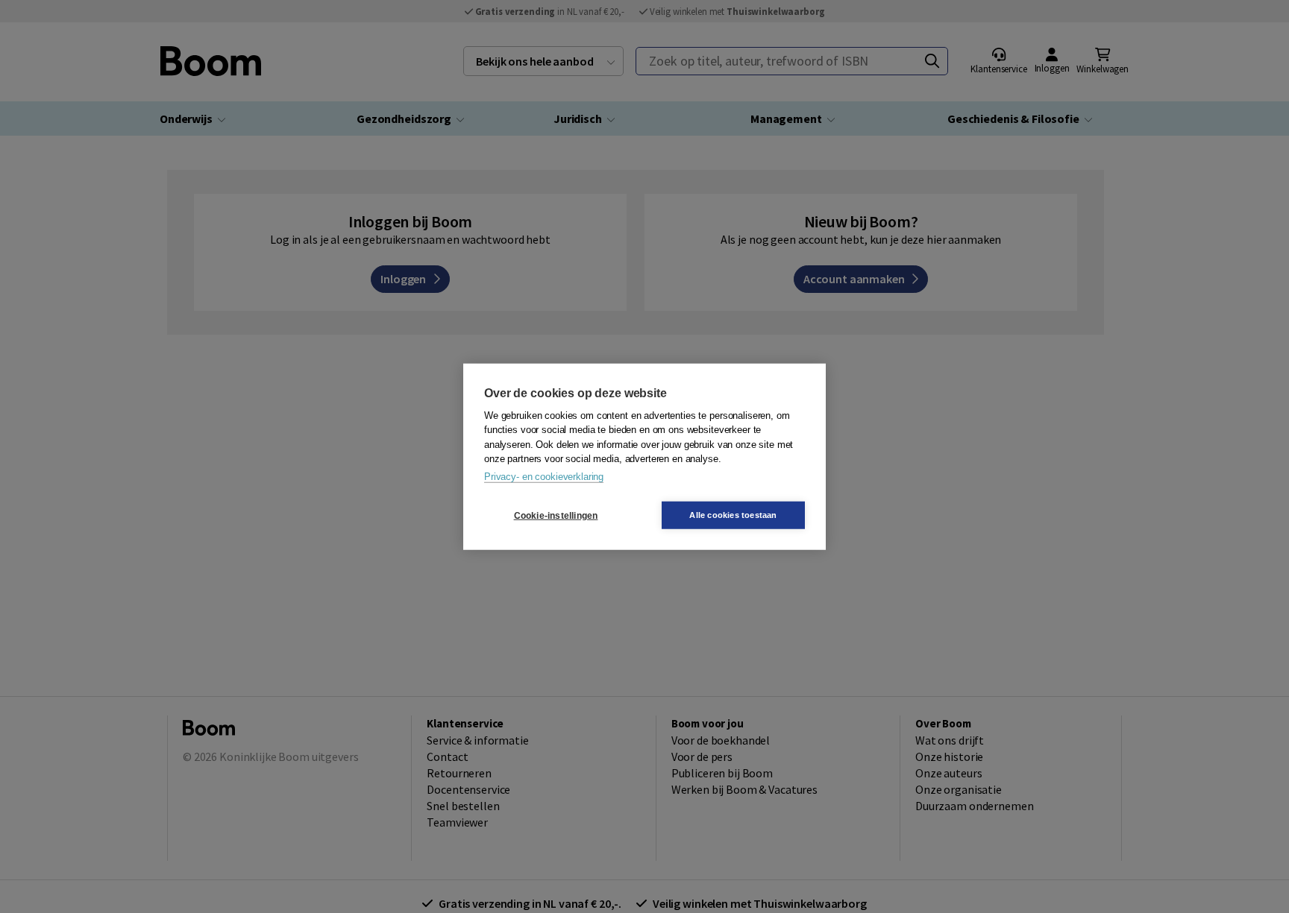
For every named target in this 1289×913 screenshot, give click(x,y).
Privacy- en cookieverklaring (543, 475)
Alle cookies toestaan (733, 515)
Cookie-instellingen (556, 515)
